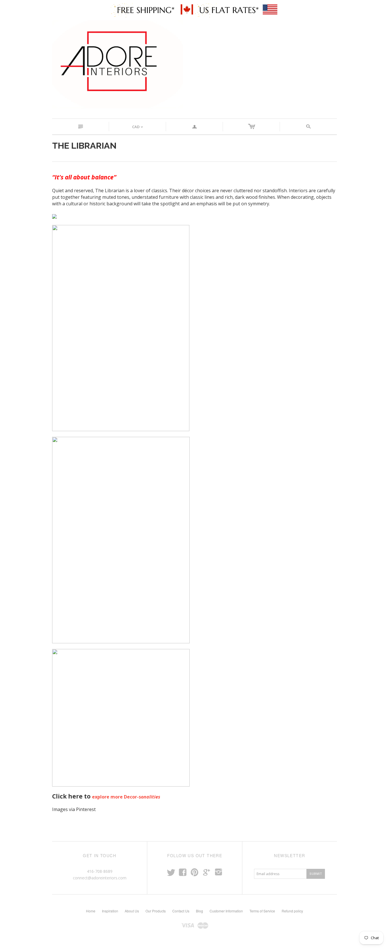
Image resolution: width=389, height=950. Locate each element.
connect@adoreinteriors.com (99, 878)
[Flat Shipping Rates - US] (237, 9)
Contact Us (180, 910)
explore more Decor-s (126, 797)
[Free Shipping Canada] (153, 9)
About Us (132, 910)
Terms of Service (262, 910)
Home (90, 910)
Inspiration (110, 910)
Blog (199, 910)
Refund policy (292, 910)
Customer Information (226, 910)
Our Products (156, 910)
